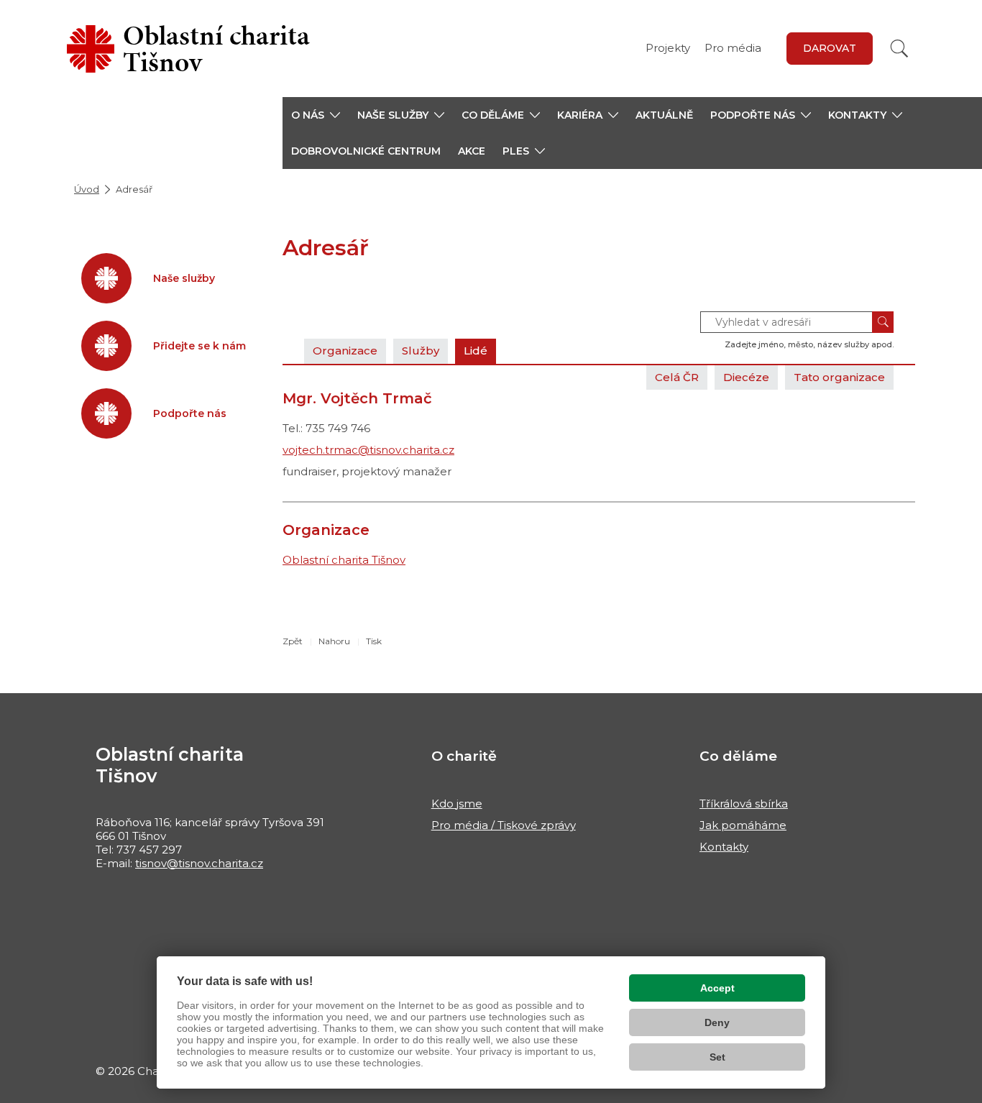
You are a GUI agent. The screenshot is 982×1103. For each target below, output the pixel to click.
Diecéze (746, 377)
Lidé (475, 350)
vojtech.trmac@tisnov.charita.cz (368, 450)
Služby (420, 350)
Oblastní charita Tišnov (344, 560)
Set (717, 1057)
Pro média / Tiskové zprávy (503, 825)
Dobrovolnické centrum (366, 151)
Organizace (345, 350)
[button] (316, 115)
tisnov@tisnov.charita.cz (199, 863)
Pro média (733, 48)
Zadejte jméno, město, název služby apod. (809, 344)
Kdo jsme (456, 803)
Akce (471, 151)
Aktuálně (664, 115)
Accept (717, 988)
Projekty (668, 48)
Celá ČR (677, 377)
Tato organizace (839, 377)
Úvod (86, 189)
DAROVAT (829, 48)
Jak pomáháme (742, 825)
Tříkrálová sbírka (743, 803)
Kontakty (723, 846)
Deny (717, 1022)
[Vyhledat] (899, 48)
